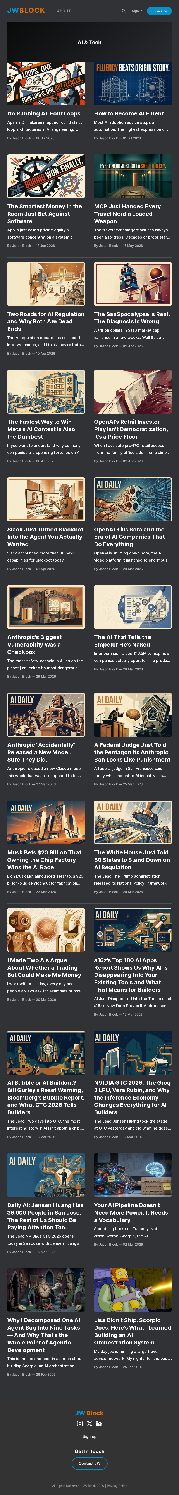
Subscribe (159, 11)
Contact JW (90, 1463)
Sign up (89, 1436)
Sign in (137, 11)
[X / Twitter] (89, 1424)
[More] (79, 10)
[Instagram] (80, 1424)
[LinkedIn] (99, 1424)
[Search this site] (123, 10)
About (64, 11)
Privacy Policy (117, 1486)
